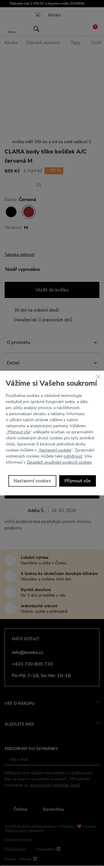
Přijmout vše (19, 432)
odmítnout (73, 456)
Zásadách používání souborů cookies (59, 462)
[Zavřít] (98, 376)
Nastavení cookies (55, 450)
